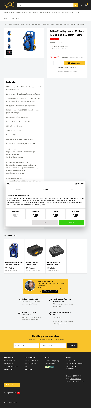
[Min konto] (82, 5)
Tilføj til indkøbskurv (74, 63)
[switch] (35, 215)
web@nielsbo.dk (75, 378)
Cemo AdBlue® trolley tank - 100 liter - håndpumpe (14, 263)
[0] (86, 5)
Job (26, 366)
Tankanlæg (45, 24)
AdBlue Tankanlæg (56, 24)
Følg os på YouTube (10, 393)
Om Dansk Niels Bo (31, 361)
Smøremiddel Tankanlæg (33, 24)
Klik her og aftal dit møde (50, 291)
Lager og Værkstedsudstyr (16, 24)
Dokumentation (50, 363)
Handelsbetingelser (10, 361)
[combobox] (45, 5)
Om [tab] (72, 189)
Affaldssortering (67, 12)
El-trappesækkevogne (23, 12)
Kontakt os (15, 18)
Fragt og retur (8, 363)
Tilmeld (72, 345)
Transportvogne (9, 12)
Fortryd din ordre (12, 385)
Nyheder (6, 18)
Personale (28, 369)
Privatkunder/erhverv (11, 366)
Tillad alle (71, 222)
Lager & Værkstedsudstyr (41, 12)
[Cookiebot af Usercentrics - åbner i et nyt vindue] (76, 184)
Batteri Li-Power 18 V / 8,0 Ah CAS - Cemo (34, 263)
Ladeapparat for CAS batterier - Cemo (53, 263)
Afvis (45, 222)
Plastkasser (56, 12)
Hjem (5, 24)
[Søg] (75, 5)
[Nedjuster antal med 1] (51, 63)
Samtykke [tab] (19, 189)
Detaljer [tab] (45, 189)
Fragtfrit (60, 67)
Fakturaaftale (8, 369)
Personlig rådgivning (52, 361)
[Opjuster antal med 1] (61, 63)
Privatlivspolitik (30, 363)
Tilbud (77, 12)
